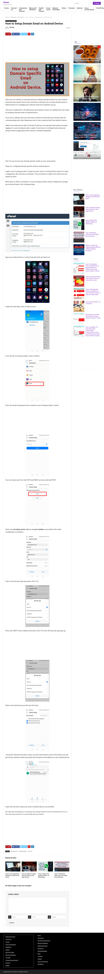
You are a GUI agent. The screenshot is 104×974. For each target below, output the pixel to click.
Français (8, 963)
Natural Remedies (56, 9)
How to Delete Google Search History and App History (29, 875)
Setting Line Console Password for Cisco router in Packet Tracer (93, 316)
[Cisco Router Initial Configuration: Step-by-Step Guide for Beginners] (87, 122)
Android (79, 8)
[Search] (90, 3)
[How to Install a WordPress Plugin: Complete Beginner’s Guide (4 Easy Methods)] (87, 142)
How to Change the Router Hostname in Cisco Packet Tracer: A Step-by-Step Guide (93, 291)
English (7, 965)
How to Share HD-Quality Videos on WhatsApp (43, 875)
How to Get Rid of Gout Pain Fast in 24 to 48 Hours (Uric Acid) (93, 278)
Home (97, 3)
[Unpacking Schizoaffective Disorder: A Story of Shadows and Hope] (87, 84)
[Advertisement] (37, 49)
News (64, 8)
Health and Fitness (41, 9)
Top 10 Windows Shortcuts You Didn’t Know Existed (60, 875)
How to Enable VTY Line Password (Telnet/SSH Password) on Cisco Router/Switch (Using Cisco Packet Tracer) (93, 331)
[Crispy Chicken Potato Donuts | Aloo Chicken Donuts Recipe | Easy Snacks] (87, 46)
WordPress (8, 947)
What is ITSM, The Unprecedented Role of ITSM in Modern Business (93, 248)
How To (30, 851)
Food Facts (48, 9)
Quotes (8, 942)
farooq (11, 27)
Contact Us (14, 9)
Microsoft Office (10, 952)
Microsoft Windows (33, 9)
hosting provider (22, 851)
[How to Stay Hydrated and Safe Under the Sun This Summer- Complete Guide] (87, 65)
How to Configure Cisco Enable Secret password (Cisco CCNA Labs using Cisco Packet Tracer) (92, 267)
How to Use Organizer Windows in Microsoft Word (12, 875)
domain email (14, 851)
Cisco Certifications (89, 9)
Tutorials (71, 8)
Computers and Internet (23, 9)
